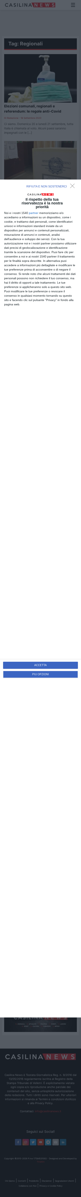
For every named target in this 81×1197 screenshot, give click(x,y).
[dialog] (40, 598)
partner (33, 212)
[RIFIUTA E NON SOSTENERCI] (73, 187)
